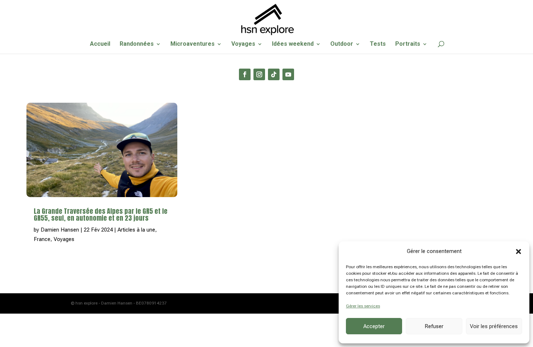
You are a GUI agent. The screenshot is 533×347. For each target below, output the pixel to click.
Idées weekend (293, 44)
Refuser (434, 326)
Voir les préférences (494, 326)
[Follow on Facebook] (245, 74)
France (42, 239)
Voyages (243, 44)
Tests (378, 44)
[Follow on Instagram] (259, 74)
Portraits (407, 44)
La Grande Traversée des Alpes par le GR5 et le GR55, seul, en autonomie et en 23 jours (101, 214)
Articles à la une (136, 229)
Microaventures (192, 44)
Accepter (374, 326)
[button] (518, 251)
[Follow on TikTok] (274, 74)
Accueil (100, 44)
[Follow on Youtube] (288, 74)
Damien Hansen (60, 229)
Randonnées (137, 44)
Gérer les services (363, 306)
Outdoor (341, 44)
